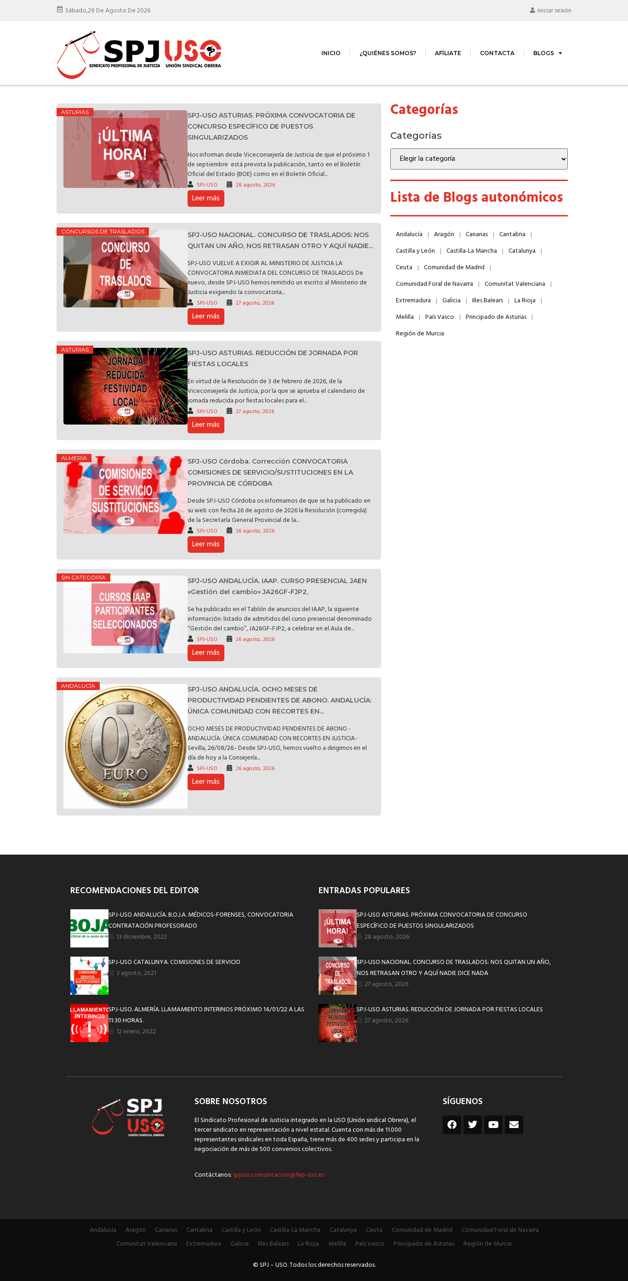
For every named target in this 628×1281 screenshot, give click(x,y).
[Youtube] (493, 1125)
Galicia (451, 300)
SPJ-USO (207, 185)
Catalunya (522, 251)
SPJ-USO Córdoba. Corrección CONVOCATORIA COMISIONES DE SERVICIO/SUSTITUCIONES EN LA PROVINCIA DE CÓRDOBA (270, 472)
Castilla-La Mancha (471, 251)
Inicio (331, 53)
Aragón (444, 234)
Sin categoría (83, 577)
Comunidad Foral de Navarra (434, 284)
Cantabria (512, 234)
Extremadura (413, 300)
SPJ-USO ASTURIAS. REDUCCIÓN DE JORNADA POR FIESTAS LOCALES (450, 1009)
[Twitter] (472, 1125)
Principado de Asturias (496, 317)
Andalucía (78, 685)
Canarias (477, 234)
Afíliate (448, 53)
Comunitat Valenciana (515, 284)
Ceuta (404, 267)
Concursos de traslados (102, 231)
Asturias (75, 111)
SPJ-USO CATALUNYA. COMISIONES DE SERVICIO (174, 962)
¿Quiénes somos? (388, 53)
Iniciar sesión (554, 11)
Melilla (405, 317)
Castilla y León (415, 251)
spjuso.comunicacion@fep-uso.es (278, 1175)
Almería (74, 457)
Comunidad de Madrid (454, 267)
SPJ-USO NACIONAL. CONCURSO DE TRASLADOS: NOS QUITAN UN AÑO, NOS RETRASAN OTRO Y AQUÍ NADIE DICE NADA (454, 968)
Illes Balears (487, 300)
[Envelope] (514, 1125)
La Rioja (525, 300)
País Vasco (439, 317)
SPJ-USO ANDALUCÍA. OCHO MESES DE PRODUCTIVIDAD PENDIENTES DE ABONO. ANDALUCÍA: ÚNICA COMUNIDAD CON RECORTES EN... (279, 700)
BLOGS (543, 53)
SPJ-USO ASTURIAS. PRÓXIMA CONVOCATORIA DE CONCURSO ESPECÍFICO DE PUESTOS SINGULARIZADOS (271, 126)
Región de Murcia (420, 334)
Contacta (497, 53)
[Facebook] (452, 1125)
